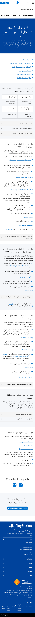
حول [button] (31, 539)
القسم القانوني (30, 605)
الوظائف (30, 544)
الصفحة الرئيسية (28, 530)
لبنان (27, 602)
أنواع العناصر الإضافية (25, 60)
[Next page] (2, 15)
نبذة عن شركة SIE (28, 542)
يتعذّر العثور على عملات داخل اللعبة (21, 67)
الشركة (30, 552)
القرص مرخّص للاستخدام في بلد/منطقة (19, 266)
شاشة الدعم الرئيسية (27, 9)
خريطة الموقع (13, 605)
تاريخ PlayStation (28, 554)
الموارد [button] (30, 571)
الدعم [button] (30, 567)
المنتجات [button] (29, 559)
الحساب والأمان (16, 15)
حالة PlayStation (28, 15)
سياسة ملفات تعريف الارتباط (8, 607)
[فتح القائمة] (33, 3)
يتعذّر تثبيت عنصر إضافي (24, 71)
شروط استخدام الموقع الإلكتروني (18, 607)
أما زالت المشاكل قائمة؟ (24, 78)
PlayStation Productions (26, 549)
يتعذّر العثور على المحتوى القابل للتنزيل (20, 63)
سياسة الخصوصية (24, 605)
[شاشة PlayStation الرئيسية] (17, 3)
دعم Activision (28, 445)
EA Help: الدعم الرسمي (26, 442)
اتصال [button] (30, 575)
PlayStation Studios (27, 547)
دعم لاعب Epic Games (26, 449)
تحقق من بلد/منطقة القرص (23, 74)
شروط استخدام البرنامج (3, 606)
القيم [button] (30, 563)
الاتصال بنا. (9, 229)
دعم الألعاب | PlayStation (25, 532)
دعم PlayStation (18, 530)
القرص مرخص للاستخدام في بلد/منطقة (20, 160)
